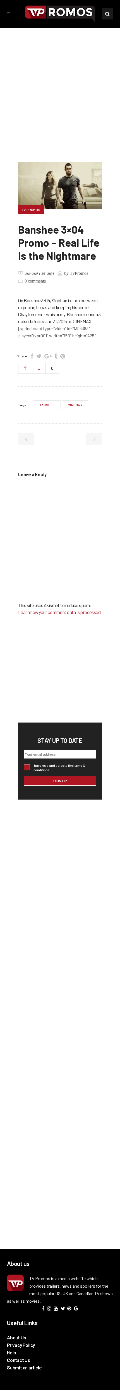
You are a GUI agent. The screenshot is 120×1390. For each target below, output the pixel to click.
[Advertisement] (60, 90)
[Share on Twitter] (39, 356)
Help (11, 1352)
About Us (16, 1337)
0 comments (35, 281)
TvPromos (79, 273)
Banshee (47, 405)
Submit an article (24, 1367)
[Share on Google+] (48, 356)
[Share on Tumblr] (55, 356)
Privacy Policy (21, 1345)
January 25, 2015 (39, 273)
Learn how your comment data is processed (59, 612)
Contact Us (18, 1360)
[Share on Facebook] (31, 356)
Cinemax (75, 405)
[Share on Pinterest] (62, 356)
